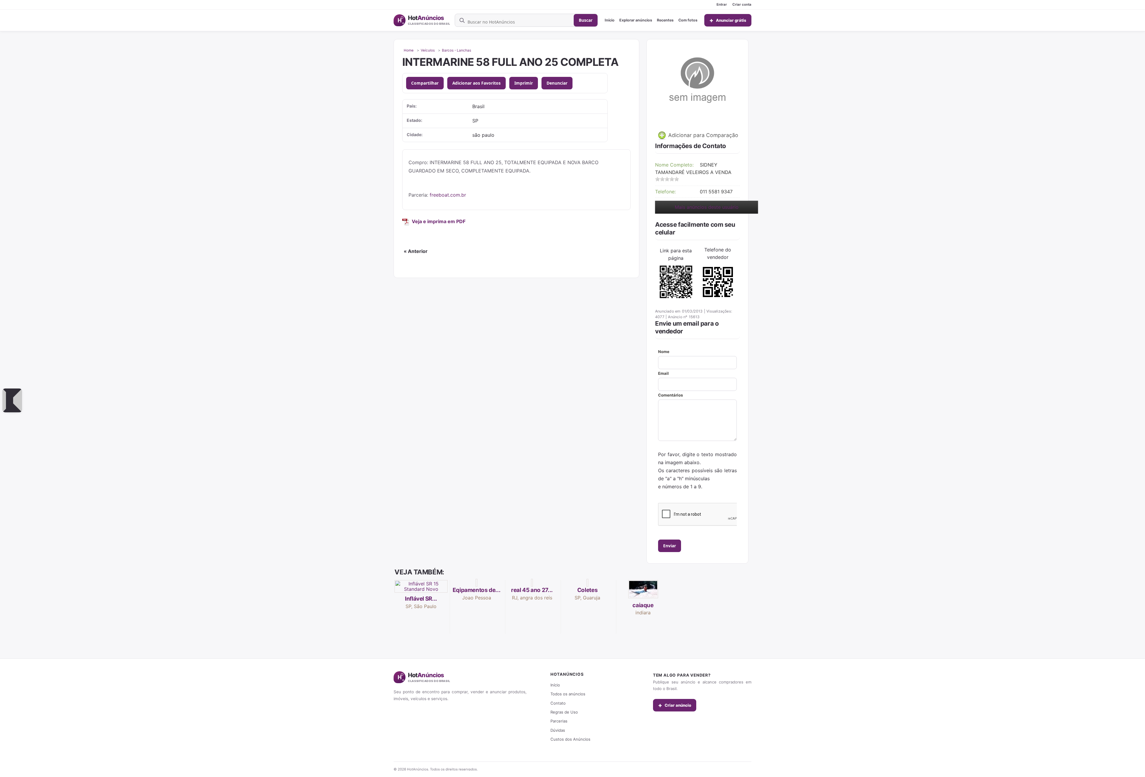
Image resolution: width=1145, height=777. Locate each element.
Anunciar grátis (727, 20)
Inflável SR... (421, 598)
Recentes (665, 20)
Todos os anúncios (567, 693)
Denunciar (557, 83)
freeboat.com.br (448, 195)
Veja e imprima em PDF (438, 221)
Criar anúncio (674, 705)
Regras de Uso (564, 712)
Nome (663, 351)
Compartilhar (425, 83)
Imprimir (523, 83)
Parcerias (558, 721)
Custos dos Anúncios (570, 739)
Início (610, 20)
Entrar (722, 4)
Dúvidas (557, 730)
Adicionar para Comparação (702, 135)
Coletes (587, 590)
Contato (558, 703)
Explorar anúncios (635, 20)
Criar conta (741, 4)
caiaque (642, 605)
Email (663, 373)
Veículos (428, 50)
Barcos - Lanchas (456, 50)
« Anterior (416, 251)
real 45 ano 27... (532, 590)
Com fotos (687, 20)
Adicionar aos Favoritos (476, 83)
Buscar (585, 20)
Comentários (670, 395)
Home (409, 50)
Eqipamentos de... (477, 590)
